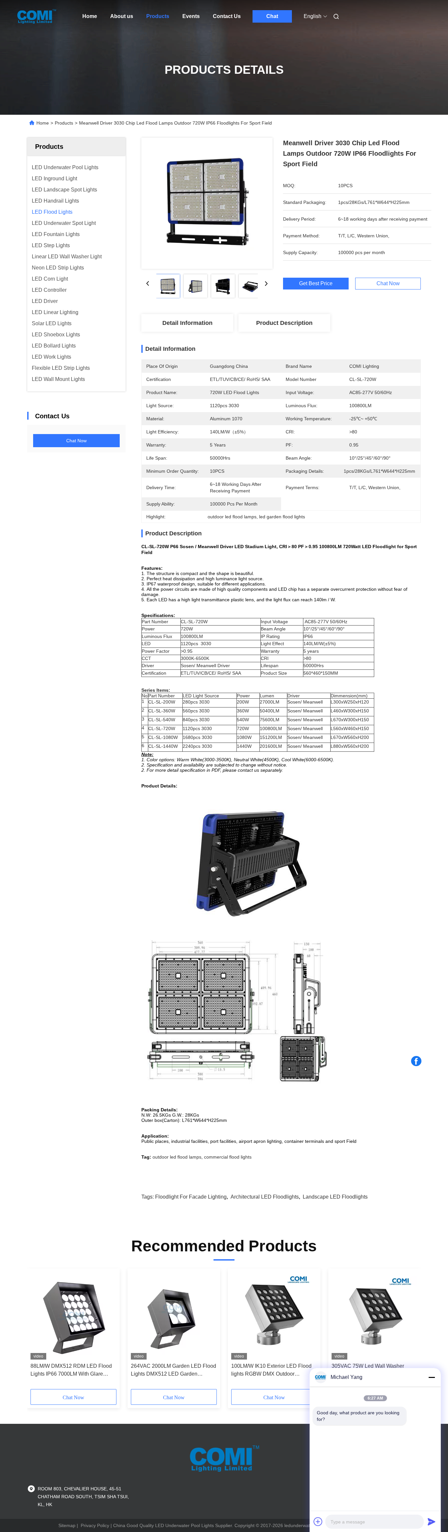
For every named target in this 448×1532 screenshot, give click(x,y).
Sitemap (66, 1525)
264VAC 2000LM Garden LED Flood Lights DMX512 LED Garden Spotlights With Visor (173, 1370)
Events (191, 16)
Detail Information (187, 323)
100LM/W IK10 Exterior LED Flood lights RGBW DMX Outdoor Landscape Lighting (271, 1370)
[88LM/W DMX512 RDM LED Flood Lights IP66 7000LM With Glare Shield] (73, 1316)
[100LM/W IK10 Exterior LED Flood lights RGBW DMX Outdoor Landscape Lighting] (274, 1316)
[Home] (36, 16)
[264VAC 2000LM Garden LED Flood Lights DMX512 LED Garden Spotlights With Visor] (174, 1316)
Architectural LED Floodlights (265, 1197)
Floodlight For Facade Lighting (191, 1197)
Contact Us (227, 16)
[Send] (431, 1521)
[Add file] (318, 1521)
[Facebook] (416, 1061)
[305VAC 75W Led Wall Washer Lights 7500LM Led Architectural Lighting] (374, 1316)
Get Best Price (316, 283)
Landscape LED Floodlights (335, 1197)
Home (89, 16)
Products (157, 16)
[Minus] (432, 1377)
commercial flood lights (228, 1157)
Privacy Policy (95, 1525)
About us (121, 16)
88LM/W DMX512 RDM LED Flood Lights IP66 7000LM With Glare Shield (71, 1370)
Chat (272, 16)
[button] (39, 1331)
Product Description (284, 323)
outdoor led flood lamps (177, 1157)
